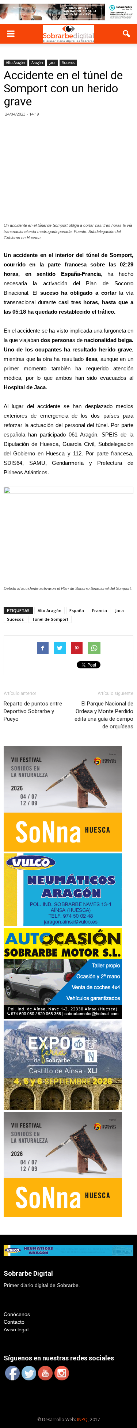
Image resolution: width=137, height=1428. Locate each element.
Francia (99, 610)
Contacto (14, 1322)
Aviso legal (16, 1329)
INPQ (82, 1419)
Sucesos (68, 62)
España (76, 610)
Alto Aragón (15, 62)
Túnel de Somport (50, 619)
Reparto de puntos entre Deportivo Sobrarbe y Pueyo (33, 711)
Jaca (52, 62)
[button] (127, 34)
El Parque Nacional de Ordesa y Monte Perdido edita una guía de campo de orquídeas (104, 715)
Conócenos (17, 1314)
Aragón (37, 62)
